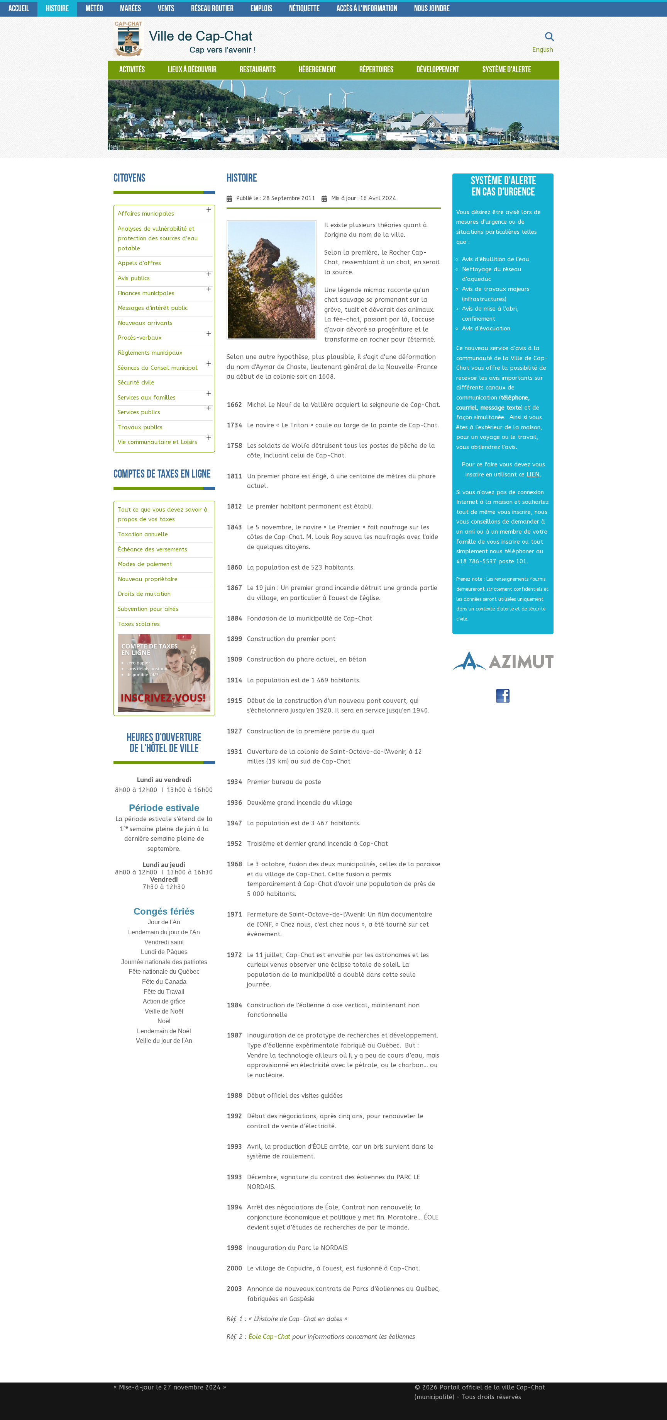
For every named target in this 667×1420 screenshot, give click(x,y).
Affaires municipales (146, 213)
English (542, 49)
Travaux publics (140, 427)
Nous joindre (432, 9)
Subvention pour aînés (148, 608)
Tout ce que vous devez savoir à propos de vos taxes (163, 514)
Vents (166, 9)
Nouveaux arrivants (145, 323)
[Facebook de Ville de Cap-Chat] (503, 698)
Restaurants (258, 70)
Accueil (18, 9)
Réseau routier (212, 9)
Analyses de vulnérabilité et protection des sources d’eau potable (158, 238)
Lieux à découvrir (192, 70)
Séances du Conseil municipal (158, 367)
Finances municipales (146, 293)
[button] (209, 209)
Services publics (139, 412)
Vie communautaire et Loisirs (157, 442)
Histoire (57, 9)
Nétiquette (304, 9)
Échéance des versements (152, 549)
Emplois (261, 9)
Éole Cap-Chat (269, 1336)
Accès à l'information (367, 9)
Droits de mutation (144, 593)
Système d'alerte (506, 70)
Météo (94, 9)
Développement (437, 70)
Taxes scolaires (139, 624)
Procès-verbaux (140, 337)
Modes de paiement (145, 564)
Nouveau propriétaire (148, 579)
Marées (130, 9)
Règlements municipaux (150, 352)
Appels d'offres (139, 263)
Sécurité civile (136, 382)
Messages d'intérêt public (153, 307)
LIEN (533, 474)
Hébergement (317, 70)
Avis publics (134, 278)
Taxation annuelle (143, 534)
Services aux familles (147, 397)
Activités (132, 70)
